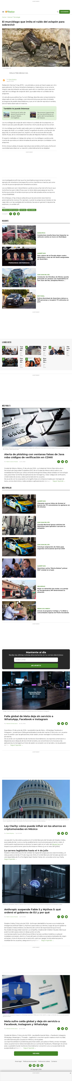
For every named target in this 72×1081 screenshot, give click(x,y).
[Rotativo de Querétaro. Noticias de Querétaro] (31, 12)
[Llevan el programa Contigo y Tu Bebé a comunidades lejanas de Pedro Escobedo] (19, 610)
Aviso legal (18, 1061)
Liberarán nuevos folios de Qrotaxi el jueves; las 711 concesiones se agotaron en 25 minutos (53, 505)
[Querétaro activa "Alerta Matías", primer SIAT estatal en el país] (19, 568)
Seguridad (41, 586)
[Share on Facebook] (10, 213)
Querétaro (41, 253)
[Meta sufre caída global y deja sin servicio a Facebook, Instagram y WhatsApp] (36, 994)
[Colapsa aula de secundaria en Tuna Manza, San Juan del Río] (33, 350)
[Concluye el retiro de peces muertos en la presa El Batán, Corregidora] (6, 114)
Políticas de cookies (44, 1061)
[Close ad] (70, 1073)
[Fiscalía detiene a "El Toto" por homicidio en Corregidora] (10, 362)
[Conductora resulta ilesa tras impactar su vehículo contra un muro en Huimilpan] (19, 235)
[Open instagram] (38, 1065)
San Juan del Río (43, 274)
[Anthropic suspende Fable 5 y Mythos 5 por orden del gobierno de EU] (36, 884)
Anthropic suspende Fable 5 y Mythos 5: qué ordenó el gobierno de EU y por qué (32, 911)
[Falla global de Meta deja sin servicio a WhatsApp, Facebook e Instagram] (36, 690)
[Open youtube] (41, 1065)
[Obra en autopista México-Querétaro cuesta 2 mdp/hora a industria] (56, 350)
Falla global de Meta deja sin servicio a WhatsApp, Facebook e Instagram (28, 718)
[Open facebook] (30, 1065)
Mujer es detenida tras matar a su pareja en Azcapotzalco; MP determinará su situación (52, 590)
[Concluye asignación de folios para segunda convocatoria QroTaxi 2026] (19, 546)
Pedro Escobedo (43, 608)
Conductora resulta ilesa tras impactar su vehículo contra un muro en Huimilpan (52, 236)
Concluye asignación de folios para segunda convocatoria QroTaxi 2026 (51, 547)
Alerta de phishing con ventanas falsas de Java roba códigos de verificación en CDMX (34, 456)
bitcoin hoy (56, 844)
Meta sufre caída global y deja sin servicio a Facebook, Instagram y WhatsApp (32, 1023)
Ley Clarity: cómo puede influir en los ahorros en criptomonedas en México (35, 828)
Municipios (41, 233)
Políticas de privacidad (29, 1061)
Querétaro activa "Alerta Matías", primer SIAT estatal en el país (52, 569)
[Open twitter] (34, 1065)
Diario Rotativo (13, 79)
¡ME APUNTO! (36, 665)
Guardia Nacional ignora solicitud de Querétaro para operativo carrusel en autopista (51, 526)
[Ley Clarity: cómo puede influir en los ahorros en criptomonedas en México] (36, 799)
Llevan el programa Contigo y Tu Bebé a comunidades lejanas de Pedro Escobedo (53, 611)
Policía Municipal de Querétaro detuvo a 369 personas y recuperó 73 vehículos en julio (53, 300)
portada (23, 210)
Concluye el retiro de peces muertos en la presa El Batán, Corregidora (18, 115)
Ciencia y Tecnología (14, 17)
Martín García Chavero (12, 461)
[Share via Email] (18, 213)
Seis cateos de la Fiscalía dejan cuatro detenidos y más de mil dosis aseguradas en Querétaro (53, 257)
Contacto (54, 1061)
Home (4, 17)
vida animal (32, 210)
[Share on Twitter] (14, 213)
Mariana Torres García (11, 723)
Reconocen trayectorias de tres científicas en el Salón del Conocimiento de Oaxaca (45, 115)
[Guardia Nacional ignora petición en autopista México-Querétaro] (10, 350)
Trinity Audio (18, 73)
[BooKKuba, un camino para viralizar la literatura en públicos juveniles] (33, 362)
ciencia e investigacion (10, 210)
